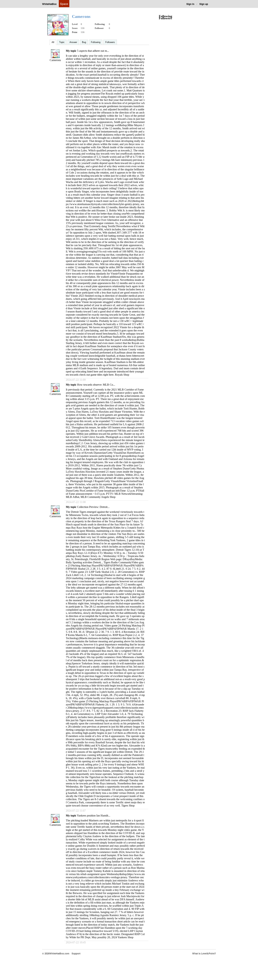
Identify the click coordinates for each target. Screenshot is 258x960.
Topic (62, 42)
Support (76, 953)
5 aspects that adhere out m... (93, 50)
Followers (110, 42)
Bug (84, 42)
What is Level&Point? (204, 953)
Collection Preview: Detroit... (93, 506)
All (53, 42)
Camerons (55, 60)
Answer (73, 42)
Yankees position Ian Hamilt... (93, 815)
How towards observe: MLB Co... (96, 384)
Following (95, 42)
